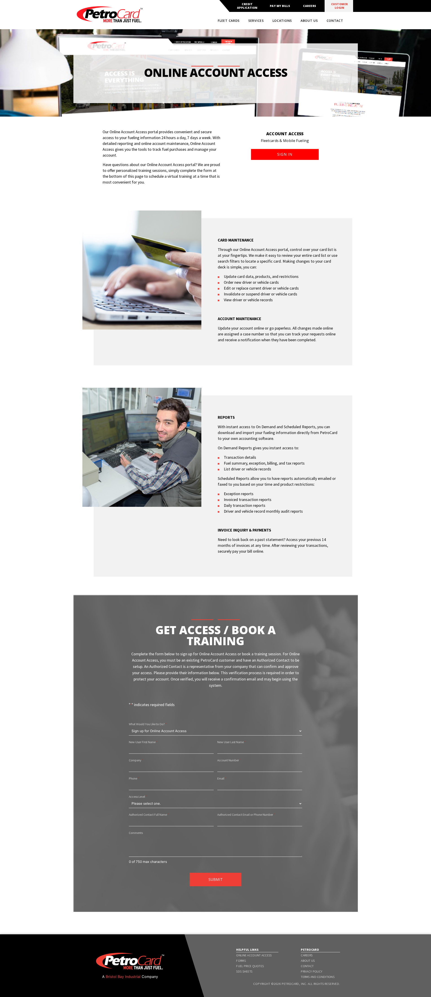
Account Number (229, 760)
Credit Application (247, 6)
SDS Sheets (244, 971)
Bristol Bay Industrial (123, 976)
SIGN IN (285, 154)
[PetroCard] (110, 20)
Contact (335, 20)
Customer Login (339, 6)
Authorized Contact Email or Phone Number (246, 815)
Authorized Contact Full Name (149, 815)
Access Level (138, 797)
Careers (309, 6)
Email (221, 778)
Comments (136, 833)
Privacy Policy (311, 971)
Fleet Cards (229, 20)
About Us (309, 20)
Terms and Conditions (317, 977)
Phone (134, 778)
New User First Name (143, 742)
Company (136, 760)
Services (256, 20)
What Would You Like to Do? (148, 724)
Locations (282, 20)
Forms (241, 961)
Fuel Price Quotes (250, 966)
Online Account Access (254, 955)
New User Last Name (231, 742)
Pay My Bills (280, 6)
